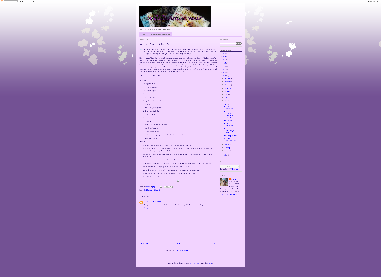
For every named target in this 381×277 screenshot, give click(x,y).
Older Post (212, 243)
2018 (224, 56)
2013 (224, 69)
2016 (224, 60)
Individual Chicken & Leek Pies (230, 108)
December (228, 78)
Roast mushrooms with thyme (229, 125)
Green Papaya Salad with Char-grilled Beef (230, 130)
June (226, 98)
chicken (155, 190)
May (226, 101)
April (226, 104)
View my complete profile (228, 194)
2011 (224, 76)
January (227, 151)
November (228, 82)
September (228, 88)
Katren (233, 179)
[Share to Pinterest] (172, 187)
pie (159, 190)
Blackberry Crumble (230, 136)
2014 (224, 66)
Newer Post (144, 243)
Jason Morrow (194, 263)
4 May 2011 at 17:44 (155, 202)
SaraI (146, 202)
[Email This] (165, 187)
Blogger (209, 263)
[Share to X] (168, 187)
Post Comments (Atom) (182, 250)
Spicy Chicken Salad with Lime (230, 140)
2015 (224, 63)
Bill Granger (148, 190)
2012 (224, 72)
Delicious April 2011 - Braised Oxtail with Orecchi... (229, 115)
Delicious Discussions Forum (160, 34)
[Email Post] (160, 187)
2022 (224, 53)
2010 (224, 155)
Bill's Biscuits (228, 120)
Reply (146, 208)
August (227, 91)
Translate (235, 169)
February (228, 148)
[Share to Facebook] (170, 187)
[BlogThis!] (167, 187)
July (226, 94)
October (227, 85)
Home (144, 34)
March (227, 144)
